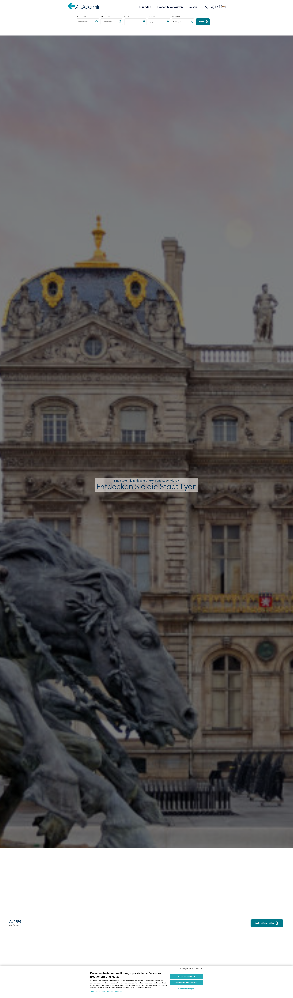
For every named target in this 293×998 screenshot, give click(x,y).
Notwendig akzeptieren (186, 983)
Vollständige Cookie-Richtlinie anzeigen (106, 991)
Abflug (126, 16)
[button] (183, 21)
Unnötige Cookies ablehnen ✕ (191, 968)
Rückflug (151, 16)
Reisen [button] (193, 7)
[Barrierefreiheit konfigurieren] (218, 7)
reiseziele (74, 30)
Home (66, 30)
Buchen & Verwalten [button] (170, 7)
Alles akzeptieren (186, 976)
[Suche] (212, 7)
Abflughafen (81, 16)
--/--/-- (128, 22)
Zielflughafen (105, 16)
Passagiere (176, 16)
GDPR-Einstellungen (186, 989)
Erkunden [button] (145, 7)
